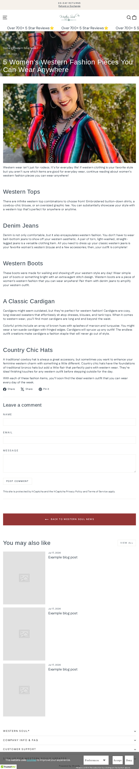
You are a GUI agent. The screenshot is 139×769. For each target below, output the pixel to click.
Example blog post (62, 557)
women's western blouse (38, 247)
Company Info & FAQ (20, 740)
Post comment (17, 481)
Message (11, 450)
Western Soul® (16, 731)
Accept (117, 760)
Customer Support (19, 749)
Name (7, 414)
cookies (31, 760)
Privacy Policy (74, 491)
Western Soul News (24, 48)
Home (6, 48)
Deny (129, 760)
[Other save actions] (104, 760)
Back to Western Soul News (72, 519)
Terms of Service (98, 491)
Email (8, 432)
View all (126, 542)
